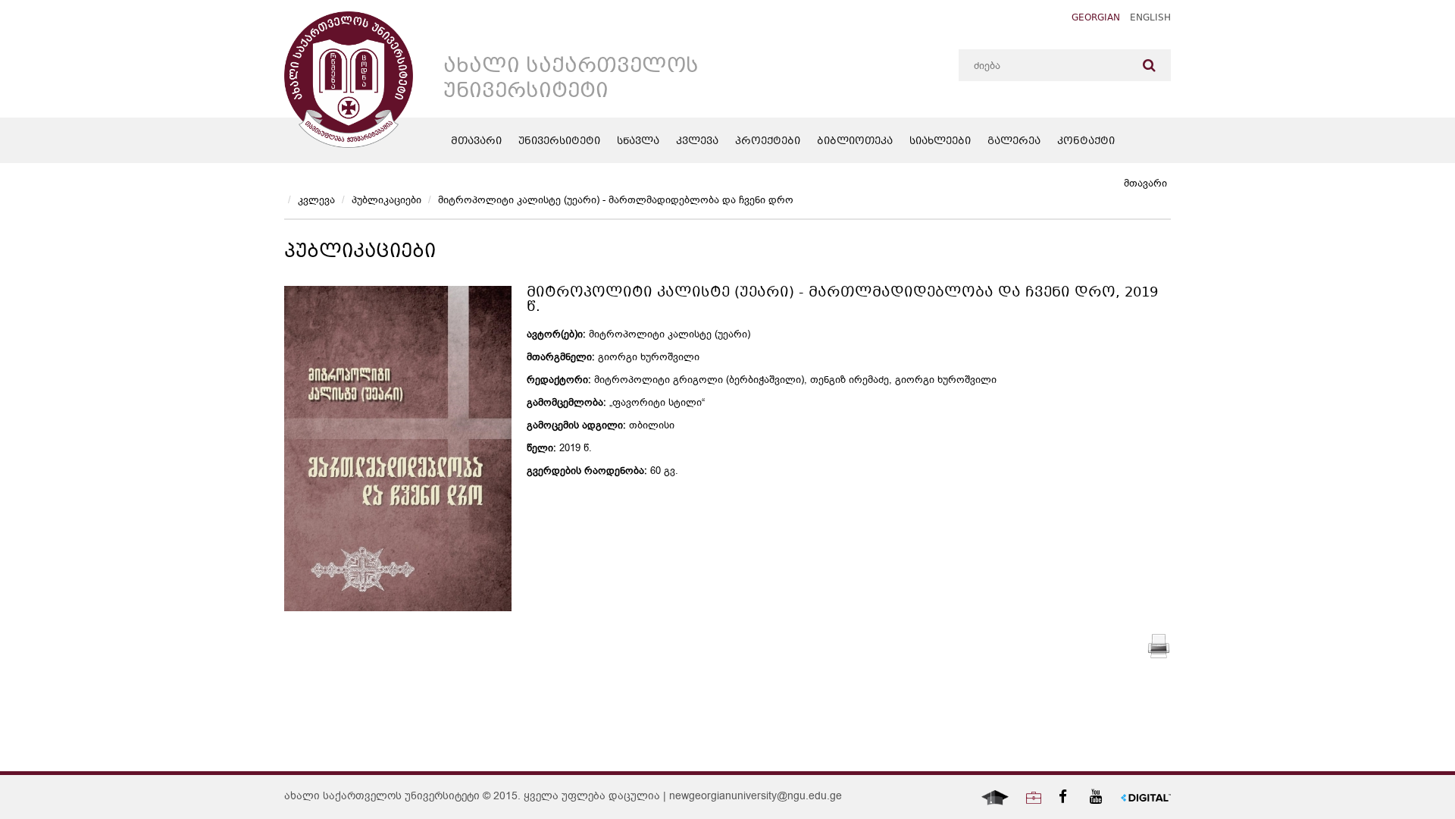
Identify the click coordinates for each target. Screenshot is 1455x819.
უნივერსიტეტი (559, 141)
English (1150, 18)
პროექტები (767, 141)
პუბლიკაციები (386, 199)
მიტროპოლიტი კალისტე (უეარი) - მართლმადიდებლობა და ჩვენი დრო (615, 199)
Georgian (1096, 18)
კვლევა (697, 141)
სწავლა (638, 141)
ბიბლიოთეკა (855, 141)
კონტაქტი (1086, 141)
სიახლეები (940, 141)
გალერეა (1013, 141)
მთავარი (476, 141)
